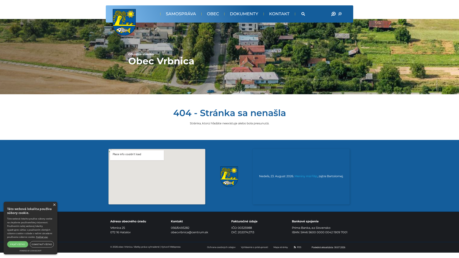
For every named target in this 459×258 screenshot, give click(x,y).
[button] (303, 14)
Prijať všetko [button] (17, 244)
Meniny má (306, 176)
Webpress (175, 246)
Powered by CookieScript (30, 251)
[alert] (30, 228)
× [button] (54, 205)
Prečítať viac (42, 237)
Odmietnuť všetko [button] (42, 244)
